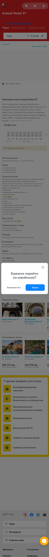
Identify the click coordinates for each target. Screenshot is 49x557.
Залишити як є (14, 287)
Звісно (35, 287)
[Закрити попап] (43, 267)
